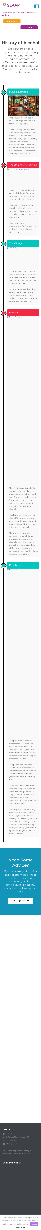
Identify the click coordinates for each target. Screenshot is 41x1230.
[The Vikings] (23, 257)
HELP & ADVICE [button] (12, 21)
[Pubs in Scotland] (23, 105)
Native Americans (19, 312)
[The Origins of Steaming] (23, 177)
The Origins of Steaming (23, 165)
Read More (20, 1227)
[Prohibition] (23, 653)
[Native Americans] (23, 400)
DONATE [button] (29, 27)
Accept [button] (34, 1224)
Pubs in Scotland (18, 92)
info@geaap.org (12, 1144)
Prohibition (15, 565)
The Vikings (15, 243)
